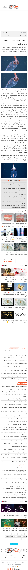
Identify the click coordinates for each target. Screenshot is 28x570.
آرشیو (10, 558)
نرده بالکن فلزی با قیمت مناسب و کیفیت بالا (17, 486)
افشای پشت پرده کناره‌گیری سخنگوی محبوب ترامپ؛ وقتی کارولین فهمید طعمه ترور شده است (14, 206)
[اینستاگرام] (13, 569)
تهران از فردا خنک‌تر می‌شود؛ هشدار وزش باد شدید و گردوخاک (13, 462)
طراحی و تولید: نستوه (13, 566)
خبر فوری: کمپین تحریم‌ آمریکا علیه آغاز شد (17, 402)
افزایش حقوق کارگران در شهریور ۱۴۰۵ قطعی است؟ (16, 416)
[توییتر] (10, 569)
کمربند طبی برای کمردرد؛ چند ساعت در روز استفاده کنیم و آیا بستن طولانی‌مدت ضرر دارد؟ (14, 471)
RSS (6, 558)
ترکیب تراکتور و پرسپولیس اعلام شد (19, 446)
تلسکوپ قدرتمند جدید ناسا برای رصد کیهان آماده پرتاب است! (13, 452)
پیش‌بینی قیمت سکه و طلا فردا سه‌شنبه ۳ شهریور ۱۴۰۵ (15, 358)
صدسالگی (17, 556)
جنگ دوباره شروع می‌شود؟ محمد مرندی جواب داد (16, 355)
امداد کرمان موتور (8, 534)
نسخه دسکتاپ (14, 544)
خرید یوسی (25, 536)
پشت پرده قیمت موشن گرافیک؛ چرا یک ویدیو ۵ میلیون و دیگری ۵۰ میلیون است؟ (14, 478)
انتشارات (15, 558)
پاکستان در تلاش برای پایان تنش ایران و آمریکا (16, 424)
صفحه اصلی (24, 32)
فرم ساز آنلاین (14, 534)
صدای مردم (5, 556)
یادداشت (21, 558)
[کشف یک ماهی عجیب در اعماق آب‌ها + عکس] (14, 63)
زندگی (20, 32)
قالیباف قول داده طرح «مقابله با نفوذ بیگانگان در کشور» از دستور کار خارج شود (15, 437)
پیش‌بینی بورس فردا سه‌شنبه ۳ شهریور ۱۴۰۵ (17, 389)
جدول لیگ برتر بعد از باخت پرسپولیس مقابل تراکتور (15, 404)
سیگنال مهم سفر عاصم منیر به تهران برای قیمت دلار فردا (15, 449)
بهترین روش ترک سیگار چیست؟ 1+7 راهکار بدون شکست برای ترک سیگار (14, 475)
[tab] (23, 348)
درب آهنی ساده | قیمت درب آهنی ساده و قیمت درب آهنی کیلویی (15, 489)
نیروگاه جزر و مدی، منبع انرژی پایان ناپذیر (17, 421)
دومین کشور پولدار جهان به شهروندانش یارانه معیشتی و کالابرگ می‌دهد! (14, 202)
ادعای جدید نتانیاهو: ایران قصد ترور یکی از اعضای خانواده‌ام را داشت (14, 412)
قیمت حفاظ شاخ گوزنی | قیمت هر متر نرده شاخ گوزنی (15, 492)
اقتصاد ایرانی (19, 536)
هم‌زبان (11, 556)
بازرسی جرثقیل (21, 534)
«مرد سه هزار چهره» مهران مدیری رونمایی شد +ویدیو (15, 427)
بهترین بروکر (13, 536)
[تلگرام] (8, 569)
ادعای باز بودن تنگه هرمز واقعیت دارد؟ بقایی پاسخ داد (15, 370)
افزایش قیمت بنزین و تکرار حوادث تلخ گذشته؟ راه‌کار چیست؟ (13, 429)
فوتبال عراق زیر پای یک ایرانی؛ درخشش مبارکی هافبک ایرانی (14, 468)
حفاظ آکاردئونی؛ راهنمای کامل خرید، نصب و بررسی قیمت (14, 495)
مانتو (26, 534)
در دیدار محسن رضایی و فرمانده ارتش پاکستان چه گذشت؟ (14, 392)
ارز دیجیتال (8, 536)
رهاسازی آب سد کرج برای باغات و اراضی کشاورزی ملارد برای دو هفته (14, 379)
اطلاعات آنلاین (14, 7)
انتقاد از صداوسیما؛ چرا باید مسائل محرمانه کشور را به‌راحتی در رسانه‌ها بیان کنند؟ (14, 433)
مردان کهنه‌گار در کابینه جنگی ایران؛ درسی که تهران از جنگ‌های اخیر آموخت (15, 193)
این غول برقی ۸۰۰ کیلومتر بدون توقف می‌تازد (17, 418)
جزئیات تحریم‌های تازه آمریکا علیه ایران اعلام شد (16, 363)
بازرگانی (23, 465)
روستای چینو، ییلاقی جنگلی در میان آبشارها (17, 441)
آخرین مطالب (22, 383)
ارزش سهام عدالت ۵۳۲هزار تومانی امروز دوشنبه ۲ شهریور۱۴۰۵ (13, 373)
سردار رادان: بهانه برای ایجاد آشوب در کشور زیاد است (15, 376)
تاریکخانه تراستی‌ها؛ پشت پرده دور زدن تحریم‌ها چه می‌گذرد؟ (14, 386)
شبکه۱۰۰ (23, 556)
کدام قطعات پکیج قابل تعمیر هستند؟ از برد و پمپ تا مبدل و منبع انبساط (14, 498)
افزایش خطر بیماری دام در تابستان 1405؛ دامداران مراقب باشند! (15, 482)
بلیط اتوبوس (24, 539)
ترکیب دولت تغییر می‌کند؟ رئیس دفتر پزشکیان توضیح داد (14, 360)
